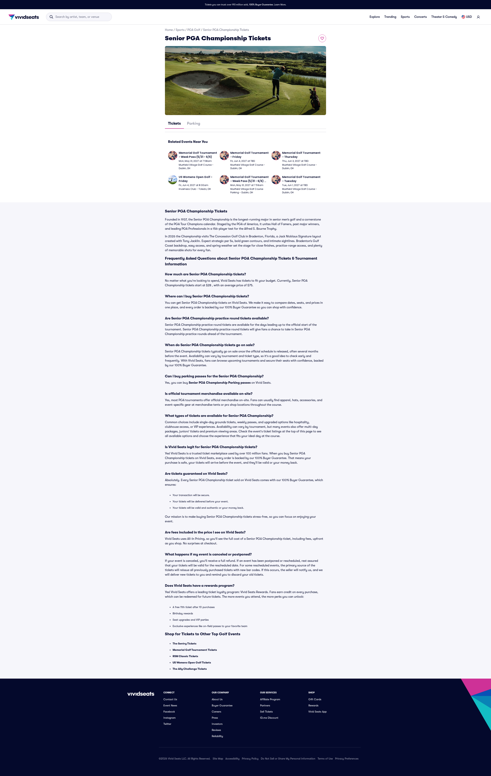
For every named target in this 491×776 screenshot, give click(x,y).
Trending (390, 17)
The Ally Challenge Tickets (190, 668)
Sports (405, 17)
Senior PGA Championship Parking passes (220, 382)
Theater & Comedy (444, 17)
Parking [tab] (193, 123)
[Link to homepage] (24, 17)
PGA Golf (193, 30)
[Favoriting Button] (322, 38)
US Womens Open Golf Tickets (192, 662)
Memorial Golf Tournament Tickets (195, 649)
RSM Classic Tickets (185, 656)
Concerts (420, 17)
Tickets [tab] (174, 123)
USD (469, 17)
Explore (375, 17)
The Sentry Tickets (184, 643)
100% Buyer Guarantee (261, 4)
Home (169, 30)
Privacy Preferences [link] (346, 758)
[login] (478, 16)
